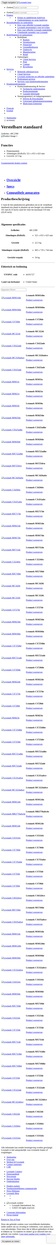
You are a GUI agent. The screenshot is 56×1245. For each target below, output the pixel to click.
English (10, 111)
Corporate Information (16, 1212)
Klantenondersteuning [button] (16, 84)
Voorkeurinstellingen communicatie (22, 1188)
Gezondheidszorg (30, 47)
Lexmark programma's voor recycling (33, 27)
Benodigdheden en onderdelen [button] (20, 22)
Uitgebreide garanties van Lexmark (32, 32)
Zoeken (10, 7)
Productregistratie (30, 91)
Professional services (26, 79)
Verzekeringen (29, 42)
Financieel (27, 45)
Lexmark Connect (14, 1171)
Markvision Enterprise (32, 103)
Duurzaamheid (13, 1174)
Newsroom (11, 1176)
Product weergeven (34, 300)
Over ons (10, 1159)
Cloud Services (29, 59)
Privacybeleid (12, 1215)
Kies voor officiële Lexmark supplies (33, 25)
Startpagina (11, 118)
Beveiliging (28, 67)
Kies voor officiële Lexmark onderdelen (34, 30)
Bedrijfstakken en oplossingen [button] (19, 35)
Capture (26, 64)
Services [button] (10, 69)
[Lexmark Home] (24, 2)
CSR (9, 1167)
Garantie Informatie (31, 94)
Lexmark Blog (13, 1193)
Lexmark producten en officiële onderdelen (35, 76)
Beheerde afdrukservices (27, 72)
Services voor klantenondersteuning (32, 81)
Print (25, 62)
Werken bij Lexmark (15, 1162)
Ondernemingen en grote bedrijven (32, 20)
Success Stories (13, 1179)
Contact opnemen (14, 1164)
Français (10, 108)
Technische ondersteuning (34, 89)
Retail (25, 54)
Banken (26, 40)
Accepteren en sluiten (10, 1241)
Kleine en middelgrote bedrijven (31, 18)
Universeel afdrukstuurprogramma (37, 101)
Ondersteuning (13, 1181)
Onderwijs (27, 49)
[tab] (31, 180)
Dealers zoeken (13, 1186)
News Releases (13, 1191)
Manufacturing (29, 52)
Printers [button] (10, 15)
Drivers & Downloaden (33, 99)
